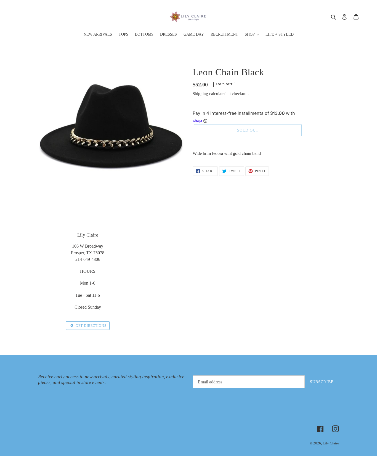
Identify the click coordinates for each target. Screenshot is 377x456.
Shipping (200, 93)
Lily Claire (331, 443)
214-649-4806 (87, 259)
